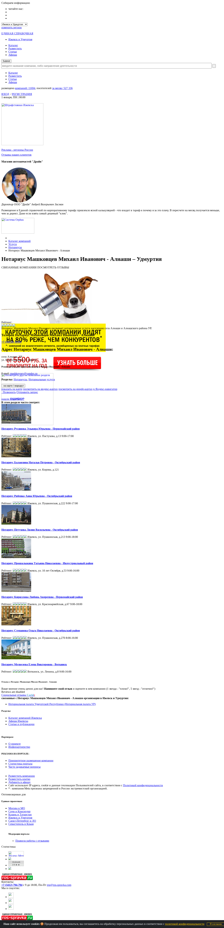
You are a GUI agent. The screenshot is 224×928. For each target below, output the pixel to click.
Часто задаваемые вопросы (24, 766)
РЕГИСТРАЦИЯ (22, 94)
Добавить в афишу (19, 782)
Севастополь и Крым (21, 823)
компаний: (25, 88)
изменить (11, 27)
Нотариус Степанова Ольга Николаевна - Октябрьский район (40, 630)
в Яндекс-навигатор (105, 389)
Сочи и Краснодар (19, 811)
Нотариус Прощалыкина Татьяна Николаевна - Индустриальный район (47, 563)
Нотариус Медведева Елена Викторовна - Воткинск (34, 664)
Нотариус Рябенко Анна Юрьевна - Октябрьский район (36, 495)
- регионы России (17, 149)
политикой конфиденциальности (184, 923)
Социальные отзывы (18, 695)
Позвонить (8, 392)
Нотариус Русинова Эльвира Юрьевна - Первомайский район (40, 428)
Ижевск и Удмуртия (20, 39)
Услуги (12, 244)
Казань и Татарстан (20, 814)
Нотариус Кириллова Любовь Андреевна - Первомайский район (42, 596)
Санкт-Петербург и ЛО (22, 820)
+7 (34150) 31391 (11, 341)
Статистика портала (20, 763)
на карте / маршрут (13, 385)
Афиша (12, 54)
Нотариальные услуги (42, 379)
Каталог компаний (19, 241)
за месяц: (62, 88)
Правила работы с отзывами (32, 840)
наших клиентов (16, 154)
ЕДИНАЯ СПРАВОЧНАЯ (17, 33)
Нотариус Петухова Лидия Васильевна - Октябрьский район (39, 529)
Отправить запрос (27, 392)
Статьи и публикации (21, 724)
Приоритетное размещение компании (30, 760)
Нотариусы (15, 247)
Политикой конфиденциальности (143, 785)
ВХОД (5, 94)
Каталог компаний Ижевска (25, 717)
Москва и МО (16, 808)
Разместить (15, 48)
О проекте (14, 743)
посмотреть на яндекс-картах (40, 389)
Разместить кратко (19, 779)
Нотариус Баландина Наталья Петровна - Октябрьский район (40, 462)
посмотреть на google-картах (75, 389)
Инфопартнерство (19, 746)
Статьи (12, 51)
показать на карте (11, 389)
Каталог (13, 45)
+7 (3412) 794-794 (11, 884)
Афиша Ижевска (18, 721)
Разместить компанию (21, 775)
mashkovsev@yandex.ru (23, 373)
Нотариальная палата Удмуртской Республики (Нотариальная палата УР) (52, 704)
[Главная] (9, 237)
